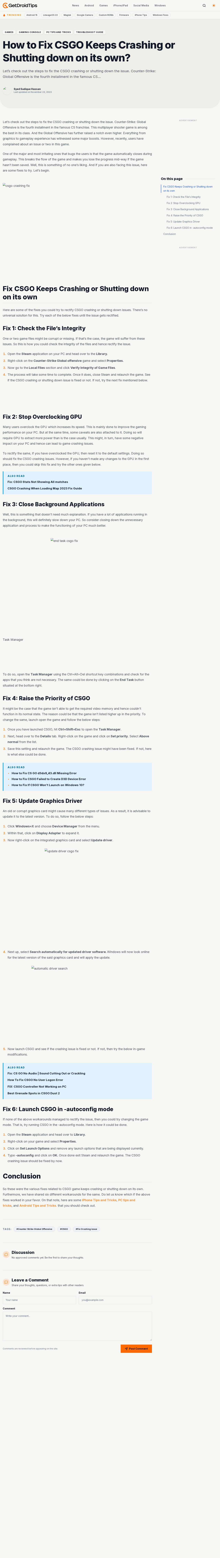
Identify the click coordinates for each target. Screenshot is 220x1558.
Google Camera (85, 15)
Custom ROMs (106, 15)
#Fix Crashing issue (86, 1229)
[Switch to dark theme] (213, 5)
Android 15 (31, 15)
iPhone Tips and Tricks (99, 1200)
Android (89, 5)
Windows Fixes (160, 15)
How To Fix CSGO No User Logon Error (35, 1080)
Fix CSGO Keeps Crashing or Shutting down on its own (188, 188)
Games (103, 5)
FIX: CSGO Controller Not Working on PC (37, 1086)
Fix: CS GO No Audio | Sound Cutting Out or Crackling (46, 1073)
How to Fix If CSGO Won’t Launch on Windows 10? (48, 785)
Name (6, 1292)
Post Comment (138, 1348)
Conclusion (169, 233)
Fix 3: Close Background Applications (188, 209)
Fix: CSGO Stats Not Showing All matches (38, 481)
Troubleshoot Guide (89, 32)
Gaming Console (30, 32)
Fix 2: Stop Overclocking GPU (183, 203)
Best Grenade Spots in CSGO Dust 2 (34, 1093)
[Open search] (204, 5)
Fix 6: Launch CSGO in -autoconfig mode (190, 227)
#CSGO (64, 1229)
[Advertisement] (77, 399)
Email (82, 1292)
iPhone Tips (141, 15)
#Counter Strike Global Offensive (34, 1229)
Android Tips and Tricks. (38, 1206)
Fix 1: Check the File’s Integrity (184, 196)
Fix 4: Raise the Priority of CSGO (185, 215)
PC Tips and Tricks (58, 32)
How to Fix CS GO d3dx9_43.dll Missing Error (44, 773)
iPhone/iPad (120, 5)
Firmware (124, 15)
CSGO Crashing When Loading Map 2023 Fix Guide (45, 488)
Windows (160, 5)
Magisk (67, 15)
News (75, 5)
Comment (9, 1308)
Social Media (141, 5)
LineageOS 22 (50, 15)
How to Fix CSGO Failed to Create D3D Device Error (49, 779)
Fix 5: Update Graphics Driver (183, 221)
